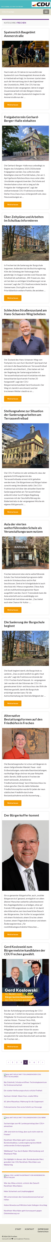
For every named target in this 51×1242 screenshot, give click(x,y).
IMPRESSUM (43, 1229)
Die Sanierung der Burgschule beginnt (24, 624)
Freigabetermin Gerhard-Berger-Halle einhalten (21, 118)
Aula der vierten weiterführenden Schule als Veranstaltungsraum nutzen (23, 527)
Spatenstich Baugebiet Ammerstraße (19, 34)
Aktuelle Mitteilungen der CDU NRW (28, 1117)
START (18, 1229)
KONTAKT (29, 1229)
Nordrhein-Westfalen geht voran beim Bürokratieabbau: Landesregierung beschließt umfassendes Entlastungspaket (22, 1143)
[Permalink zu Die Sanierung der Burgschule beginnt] (25, 648)
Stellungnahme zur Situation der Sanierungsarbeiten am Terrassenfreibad (23, 414)
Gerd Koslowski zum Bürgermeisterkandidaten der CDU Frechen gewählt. (24, 950)
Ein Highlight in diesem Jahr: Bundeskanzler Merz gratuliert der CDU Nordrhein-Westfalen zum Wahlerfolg (24, 1162)
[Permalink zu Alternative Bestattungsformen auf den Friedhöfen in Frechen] (25, 743)
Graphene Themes (23, 1239)
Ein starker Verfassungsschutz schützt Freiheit (23, 1090)
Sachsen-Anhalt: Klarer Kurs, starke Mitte (21, 1096)
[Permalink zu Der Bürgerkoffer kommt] (25, 855)
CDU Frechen (8, 11)
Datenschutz (43, 1231)
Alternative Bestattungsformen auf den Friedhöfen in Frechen (23, 719)
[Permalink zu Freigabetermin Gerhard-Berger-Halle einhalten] (25, 143)
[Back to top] (45, 1236)
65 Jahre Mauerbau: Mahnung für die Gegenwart (24, 1101)
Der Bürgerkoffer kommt (21, 815)
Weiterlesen (12, 105)
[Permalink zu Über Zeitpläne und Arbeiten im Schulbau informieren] (25, 242)
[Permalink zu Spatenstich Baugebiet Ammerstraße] (25, 53)
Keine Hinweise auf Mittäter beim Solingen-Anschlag (25, 1205)
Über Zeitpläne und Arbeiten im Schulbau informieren (24, 218)
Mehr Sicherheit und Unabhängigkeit (19, 1191)
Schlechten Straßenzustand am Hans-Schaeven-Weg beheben (25, 312)
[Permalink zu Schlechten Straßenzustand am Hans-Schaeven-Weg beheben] (25, 336)
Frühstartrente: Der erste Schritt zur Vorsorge (23, 1107)
